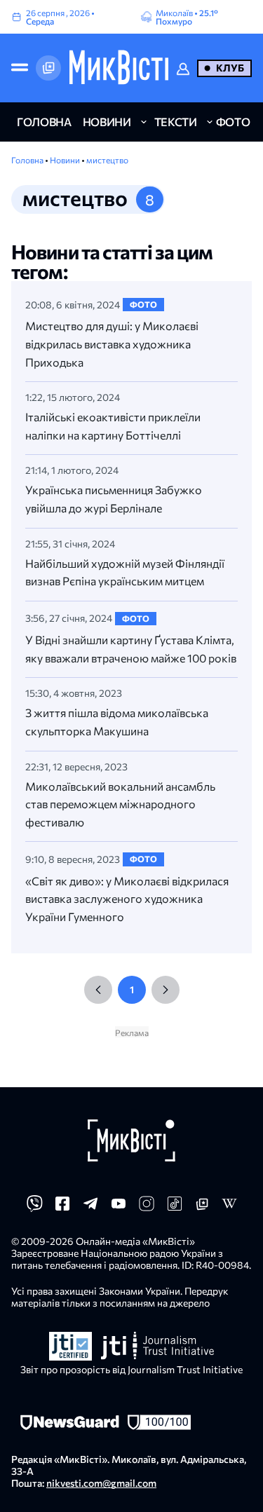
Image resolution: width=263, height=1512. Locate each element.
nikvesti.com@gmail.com (101, 1483)
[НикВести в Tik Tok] (174, 1207)
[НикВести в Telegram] (90, 1207)
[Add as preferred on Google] (48, 68)
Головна (28, 160)
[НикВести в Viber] (34, 1207)
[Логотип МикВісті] (118, 68)
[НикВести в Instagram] (146, 1207)
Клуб (230, 68)
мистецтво (107, 160)
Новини (65, 160)
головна (44, 121)
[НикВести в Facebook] (62, 1207)
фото (233, 121)
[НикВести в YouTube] (118, 1207)
